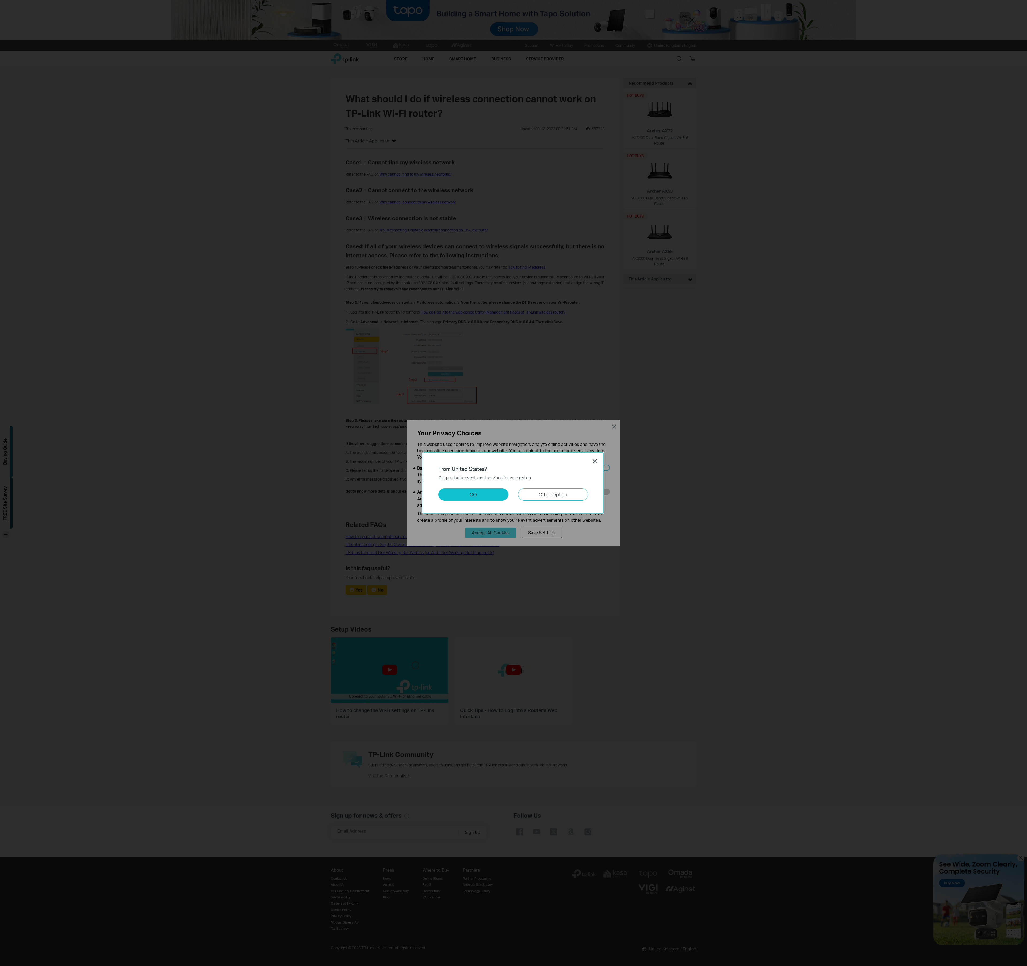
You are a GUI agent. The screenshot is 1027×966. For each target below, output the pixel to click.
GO (473, 494)
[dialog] (513, 483)
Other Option (553, 494)
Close (594, 461)
